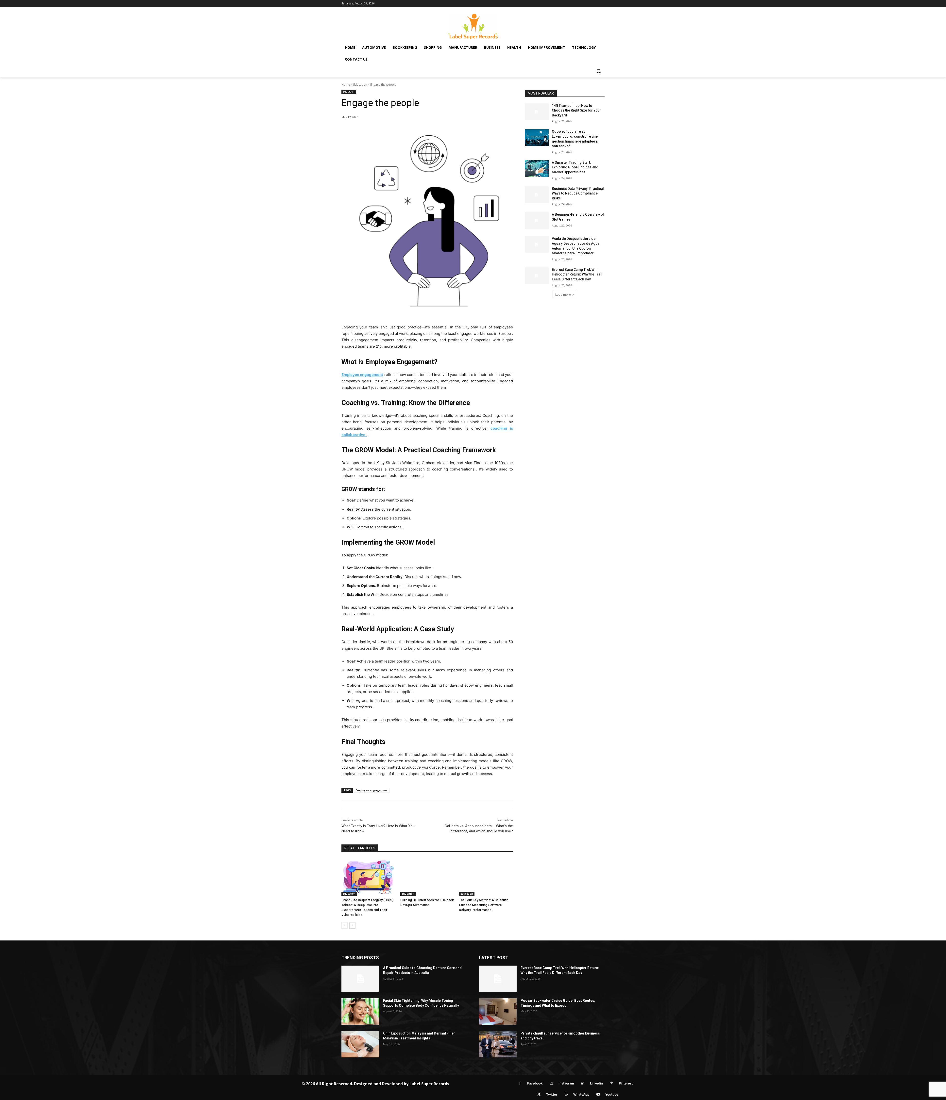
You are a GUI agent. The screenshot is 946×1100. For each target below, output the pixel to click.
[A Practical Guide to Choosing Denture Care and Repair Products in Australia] (360, 979)
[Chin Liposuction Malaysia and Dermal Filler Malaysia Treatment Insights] (360, 1044)
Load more (563, 294)
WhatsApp (581, 1094)
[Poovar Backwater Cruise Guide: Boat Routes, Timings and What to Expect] (498, 1011)
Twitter (551, 1094)
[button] (599, 71)
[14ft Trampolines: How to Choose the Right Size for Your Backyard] (537, 111)
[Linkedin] (582, 1083)
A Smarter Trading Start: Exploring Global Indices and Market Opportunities (575, 167)
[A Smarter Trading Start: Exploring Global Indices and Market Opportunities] (537, 168)
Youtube (611, 1094)
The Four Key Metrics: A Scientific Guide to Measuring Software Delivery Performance (483, 905)
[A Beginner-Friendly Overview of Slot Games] (537, 220)
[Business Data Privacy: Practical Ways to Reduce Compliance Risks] (537, 194)
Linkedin (596, 1083)
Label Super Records (429, 1083)
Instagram (566, 1083)
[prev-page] (344, 925)
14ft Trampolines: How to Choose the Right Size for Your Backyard (576, 110)
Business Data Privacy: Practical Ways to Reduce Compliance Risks (578, 193)
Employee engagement (372, 790)
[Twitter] (539, 1094)
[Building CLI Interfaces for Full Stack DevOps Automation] (427, 877)
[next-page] (352, 925)
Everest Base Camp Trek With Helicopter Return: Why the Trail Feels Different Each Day (577, 274)
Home (345, 84)
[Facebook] (520, 1083)
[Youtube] (598, 1094)
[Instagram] (551, 1083)
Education (360, 84)
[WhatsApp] (566, 1094)
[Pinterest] (611, 1083)
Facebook (534, 1083)
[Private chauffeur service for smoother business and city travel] (498, 1044)
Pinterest (626, 1083)
